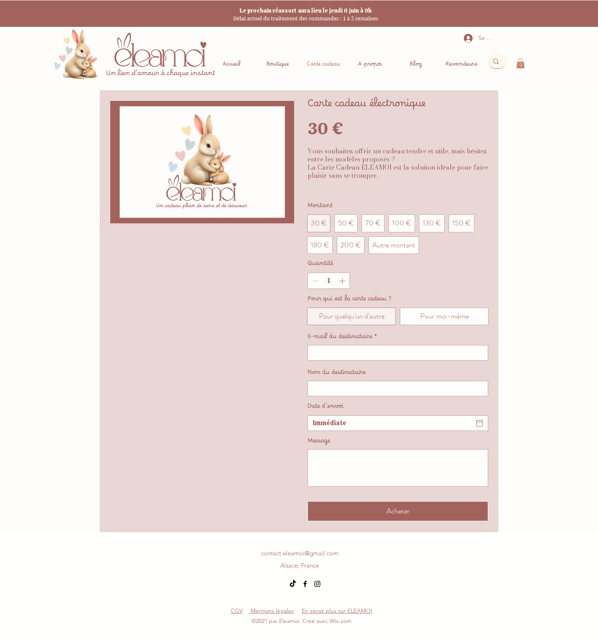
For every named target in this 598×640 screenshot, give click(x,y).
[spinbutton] (328, 280)
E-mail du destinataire (342, 338)
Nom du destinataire (337, 374)
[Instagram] (317, 584)
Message (319, 442)
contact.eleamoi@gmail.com (299, 553)
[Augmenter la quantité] (343, 280)
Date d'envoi (326, 407)
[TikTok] (293, 584)
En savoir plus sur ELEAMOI (337, 610)
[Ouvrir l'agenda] (480, 423)
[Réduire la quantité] (314, 280)
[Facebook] (305, 584)
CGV (236, 610)
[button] (520, 63)
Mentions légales (271, 610)
